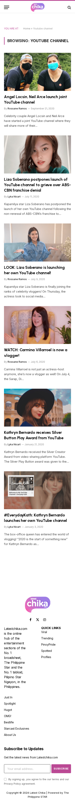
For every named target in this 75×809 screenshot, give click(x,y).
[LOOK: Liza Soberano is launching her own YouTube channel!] (37, 242)
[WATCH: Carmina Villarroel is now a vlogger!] (37, 325)
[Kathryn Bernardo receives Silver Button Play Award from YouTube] (37, 408)
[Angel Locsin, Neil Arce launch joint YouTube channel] (37, 72)
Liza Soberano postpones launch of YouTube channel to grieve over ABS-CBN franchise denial (37, 185)
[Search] (69, 7)
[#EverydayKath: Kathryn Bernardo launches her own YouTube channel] (37, 490)
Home (26, 28)
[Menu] (6, 7)
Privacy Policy (12, 783)
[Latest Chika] (37, 7)
